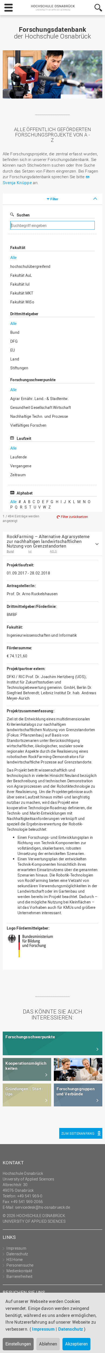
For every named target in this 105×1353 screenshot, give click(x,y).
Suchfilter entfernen (72, 225)
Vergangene (20, 465)
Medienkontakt (19, 1270)
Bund (14, 332)
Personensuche (19, 1265)
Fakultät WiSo (22, 301)
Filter (54, 199)
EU (12, 350)
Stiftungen (19, 367)
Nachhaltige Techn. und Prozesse (39, 416)
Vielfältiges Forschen (28, 425)
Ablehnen (48, 1344)
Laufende (18, 457)
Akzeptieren (76, 1344)
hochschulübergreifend (30, 266)
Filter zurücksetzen (74, 516)
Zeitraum (18, 474)
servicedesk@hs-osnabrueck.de (42, 1207)
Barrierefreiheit (19, 1276)
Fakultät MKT (21, 293)
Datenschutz (70, 1329)
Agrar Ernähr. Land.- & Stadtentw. (39, 398)
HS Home (14, 1259)
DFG (14, 341)
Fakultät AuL (21, 275)
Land (14, 359)
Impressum (43, 1329)
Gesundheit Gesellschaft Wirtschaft (40, 407)
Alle (13, 257)
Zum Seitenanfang (77, 1133)
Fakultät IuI (20, 284)
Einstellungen (18, 1344)
